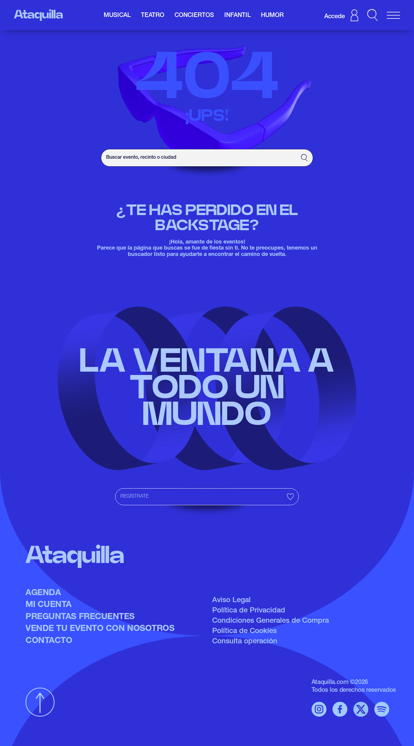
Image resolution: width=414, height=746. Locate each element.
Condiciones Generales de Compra (270, 621)
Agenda (43, 593)
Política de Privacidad (248, 611)
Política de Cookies (244, 631)
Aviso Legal (231, 600)
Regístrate (134, 496)
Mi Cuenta (48, 605)
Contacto (48, 641)
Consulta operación (244, 641)
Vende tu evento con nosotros (99, 629)
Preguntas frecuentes (80, 617)
